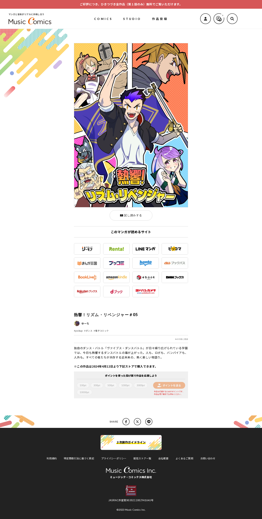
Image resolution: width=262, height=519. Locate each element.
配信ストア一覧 (142, 458)
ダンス (89, 330)
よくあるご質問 (184, 458)
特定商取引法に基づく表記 (79, 458)
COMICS (103, 18)
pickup (79, 330)
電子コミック (102, 330)
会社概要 (163, 458)
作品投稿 (160, 18)
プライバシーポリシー (113, 458)
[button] (232, 18)
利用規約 (52, 458)
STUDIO (132, 18)
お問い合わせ (207, 458)
